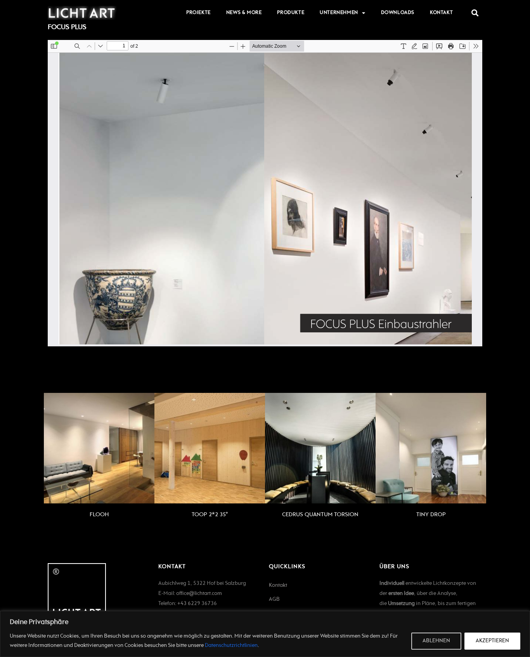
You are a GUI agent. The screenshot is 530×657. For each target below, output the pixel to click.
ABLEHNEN (436, 641)
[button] (474, 13)
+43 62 (185, 604)
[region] (265, 634)
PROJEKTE (198, 12)
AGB (274, 599)
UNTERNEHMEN (339, 12)
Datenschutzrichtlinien (231, 645)
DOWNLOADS (397, 12)
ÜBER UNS (394, 567)
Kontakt (278, 585)
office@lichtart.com (199, 593)
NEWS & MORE (244, 12)
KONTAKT (441, 12)
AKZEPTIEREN (492, 641)
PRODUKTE (290, 12)
